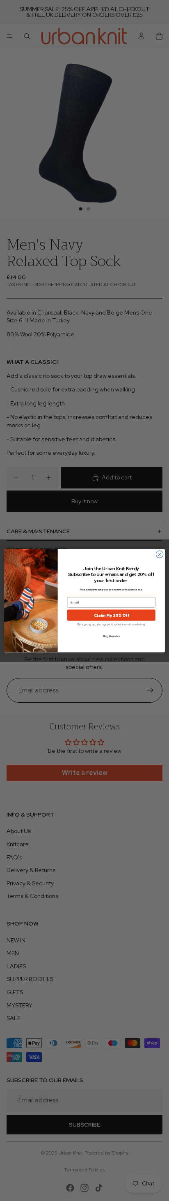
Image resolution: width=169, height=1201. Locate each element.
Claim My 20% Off (111, 615)
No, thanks (111, 636)
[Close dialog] (159, 554)
